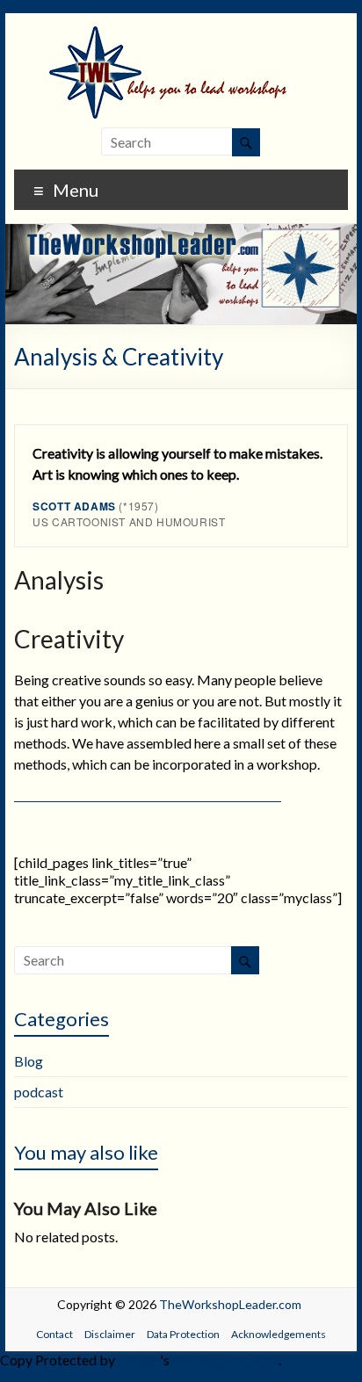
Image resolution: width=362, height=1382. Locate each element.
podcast (38, 1091)
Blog (28, 1061)
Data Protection (183, 1334)
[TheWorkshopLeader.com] (181, 34)
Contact (54, 1334)
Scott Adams (74, 506)
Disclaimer (109, 1334)
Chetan (139, 1359)
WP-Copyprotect (225, 1359)
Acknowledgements (278, 1334)
